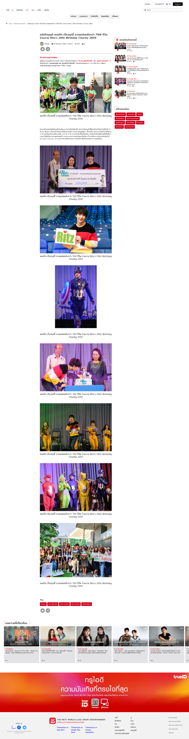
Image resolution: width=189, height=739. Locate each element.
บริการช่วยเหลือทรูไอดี (122, 733)
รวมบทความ (83, 16)
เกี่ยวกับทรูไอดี (173, 717)
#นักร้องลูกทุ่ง (120, 123)
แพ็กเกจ (133, 727)
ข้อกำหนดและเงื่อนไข (175, 721)
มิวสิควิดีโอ (94, 16)
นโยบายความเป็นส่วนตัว (176, 725)
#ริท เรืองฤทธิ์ (76, 604)
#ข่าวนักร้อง (119, 127)
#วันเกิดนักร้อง (86, 604)
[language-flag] (167, 4)
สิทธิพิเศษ (19, 10)
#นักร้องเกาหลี (130, 127)
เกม (33, 10)
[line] (13, 727)
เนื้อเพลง (115, 16)
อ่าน (27, 10)
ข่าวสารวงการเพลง (19, 23)
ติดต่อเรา (171, 733)
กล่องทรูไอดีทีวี (120, 730)
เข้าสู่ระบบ (178, 4)
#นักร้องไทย (131, 114)
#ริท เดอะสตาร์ (64, 604)
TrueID (12, 4)
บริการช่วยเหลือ (173, 729)
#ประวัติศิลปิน (130, 123)
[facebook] (19, 727)
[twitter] (24, 727)
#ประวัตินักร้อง (120, 118)
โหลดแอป (147, 4)
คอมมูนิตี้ (133, 730)
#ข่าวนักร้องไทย (52, 604)
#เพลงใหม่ (140, 123)
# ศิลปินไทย (9, 649)
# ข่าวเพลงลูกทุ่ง (132, 66)
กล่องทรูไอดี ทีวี (159, 4)
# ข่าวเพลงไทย (131, 44)
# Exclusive (131, 91)
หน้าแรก (73, 16)
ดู (12, 10)
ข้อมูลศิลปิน (105, 16)
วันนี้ (7, 10)
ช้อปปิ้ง (117, 727)
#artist (43, 604)
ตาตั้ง (39, 10)
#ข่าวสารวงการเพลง (133, 118)
